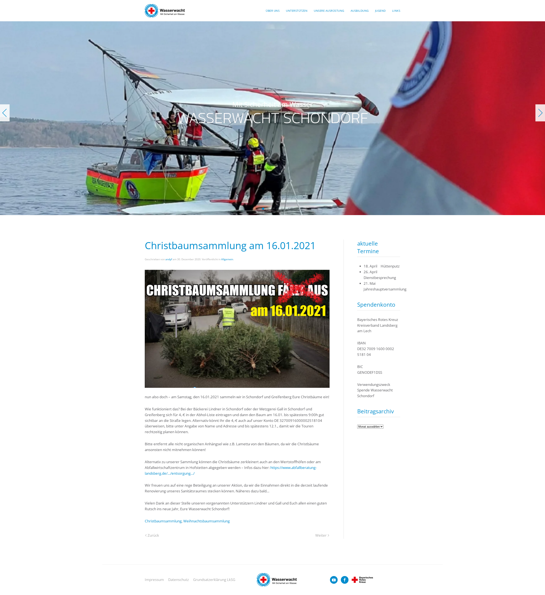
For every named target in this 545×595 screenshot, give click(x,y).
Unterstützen (296, 11)
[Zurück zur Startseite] (165, 10)
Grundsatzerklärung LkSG (214, 579)
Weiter (321, 535)
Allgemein (227, 259)
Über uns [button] (273, 11)
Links (396, 11)
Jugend (380, 11)
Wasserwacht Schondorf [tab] (263, 209)
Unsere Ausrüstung (329, 11)
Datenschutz (178, 579)
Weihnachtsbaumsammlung (206, 521)
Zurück (153, 535)
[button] (5, 112)
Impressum (154, 579)
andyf (168, 259)
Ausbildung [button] (360, 11)
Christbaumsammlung (163, 521)
